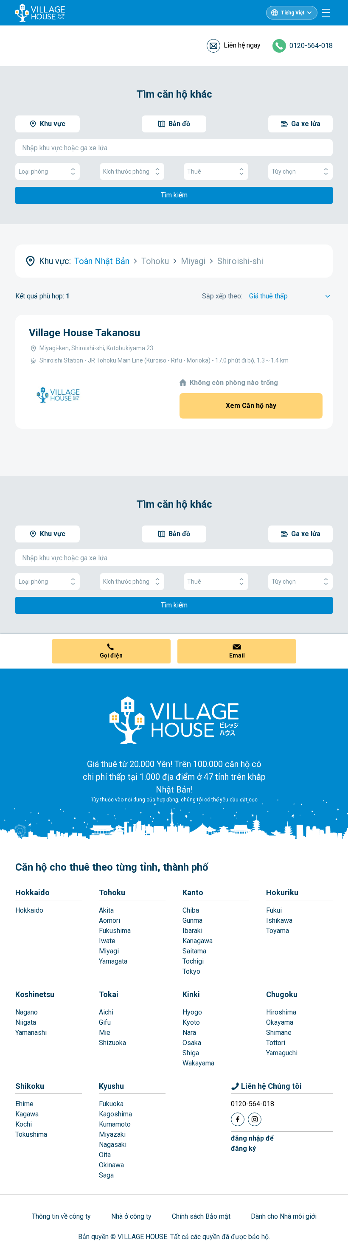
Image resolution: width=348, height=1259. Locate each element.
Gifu (105, 1022)
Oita (105, 1155)
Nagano (26, 1012)
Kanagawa (197, 941)
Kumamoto (115, 1124)
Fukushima (115, 931)
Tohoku (112, 892)
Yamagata (113, 961)
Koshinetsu (34, 994)
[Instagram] (254, 1119)
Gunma (192, 920)
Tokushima (31, 1134)
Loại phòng (33, 171)
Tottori (275, 1043)
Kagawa (27, 1114)
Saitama (194, 951)
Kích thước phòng (126, 171)
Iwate (107, 941)
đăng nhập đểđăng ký (252, 1143)
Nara (189, 1033)
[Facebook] (237, 1119)
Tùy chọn (284, 171)
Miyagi (109, 951)
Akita (106, 910)
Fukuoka (111, 1104)
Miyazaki (112, 1134)
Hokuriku (282, 892)
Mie (104, 1033)
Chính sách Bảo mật (201, 1216)
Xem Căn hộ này (251, 406)
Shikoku (29, 1086)
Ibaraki (192, 931)
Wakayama (198, 1063)
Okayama (279, 1022)
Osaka (191, 1043)
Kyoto (191, 1022)
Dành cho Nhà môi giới (284, 1216)
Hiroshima (281, 1012)
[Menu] (326, 13)
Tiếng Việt (292, 13)
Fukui (274, 910)
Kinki (191, 994)
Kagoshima (115, 1114)
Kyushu (111, 1086)
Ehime (24, 1104)
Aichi (106, 1012)
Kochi (23, 1124)
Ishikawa (279, 920)
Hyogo (192, 1012)
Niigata (25, 1022)
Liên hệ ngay (242, 45)
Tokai (108, 994)
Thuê (194, 171)
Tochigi (193, 961)
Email (237, 655)
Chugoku (281, 994)
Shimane (279, 1033)
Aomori (109, 920)
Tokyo (191, 971)
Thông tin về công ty (61, 1216)
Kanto (192, 892)
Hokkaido (32, 892)
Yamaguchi (281, 1053)
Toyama (277, 931)
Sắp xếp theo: (222, 296)
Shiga (190, 1053)
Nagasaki (112, 1145)
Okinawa (111, 1165)
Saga (106, 1175)
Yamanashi (31, 1033)
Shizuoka (112, 1043)
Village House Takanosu (84, 333)
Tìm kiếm (174, 195)
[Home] (174, 720)
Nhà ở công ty (131, 1216)
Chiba (190, 910)
